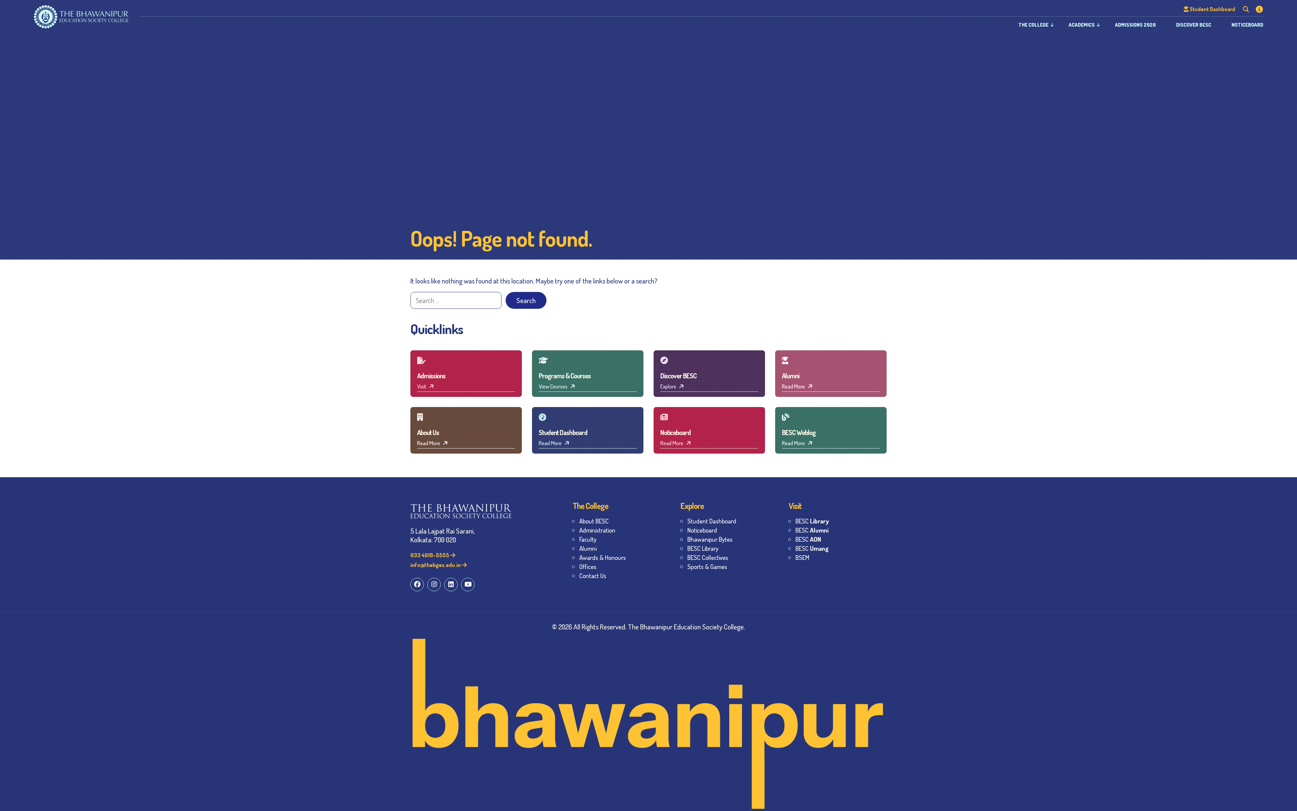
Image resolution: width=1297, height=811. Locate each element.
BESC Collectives (707, 557)
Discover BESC (1193, 25)
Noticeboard (1247, 25)
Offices (587, 566)
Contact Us (592, 575)
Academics (1082, 25)
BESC (812, 521)
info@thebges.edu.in (436, 564)
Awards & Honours (602, 557)
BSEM (802, 557)
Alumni (587, 548)
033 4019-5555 (430, 555)
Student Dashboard (711, 521)
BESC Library (702, 548)
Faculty (587, 539)
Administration (597, 530)
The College (1033, 25)
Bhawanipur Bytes (710, 539)
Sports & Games (707, 566)
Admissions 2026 (1135, 25)
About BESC (594, 521)
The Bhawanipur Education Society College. (686, 626)
